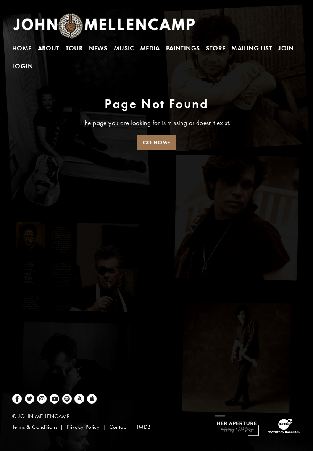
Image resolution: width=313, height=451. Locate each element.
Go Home (156, 142)
